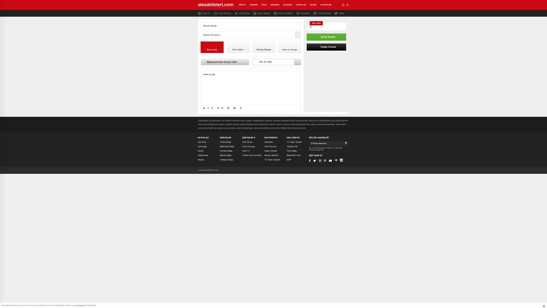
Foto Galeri (237, 50)
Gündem (254, 5)
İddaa (341, 13)
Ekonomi (275, 5)
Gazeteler (325, 5)
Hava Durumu (225, 13)
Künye (200, 151)
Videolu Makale (263, 50)
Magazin (287, 5)
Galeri (313, 5)
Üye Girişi (202, 142)
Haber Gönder (270, 151)
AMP (289, 160)
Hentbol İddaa (226, 151)
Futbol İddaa (225, 142)
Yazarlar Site (292, 147)
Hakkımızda (203, 155)
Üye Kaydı (202, 147)
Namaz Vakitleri (285, 13)
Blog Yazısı (212, 50)
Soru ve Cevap (289, 50)
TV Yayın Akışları (272, 160)
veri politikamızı (79, 305)
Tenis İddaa (292, 151)
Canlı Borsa (244, 13)
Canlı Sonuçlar (324, 13)
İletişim (201, 160)
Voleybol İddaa (226, 160)
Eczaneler (305, 13)
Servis (242, 5)
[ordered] (218, 108)
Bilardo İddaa (225, 155)
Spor (264, 5)
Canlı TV (206, 13)
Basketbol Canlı (294, 155)
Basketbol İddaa (227, 147)
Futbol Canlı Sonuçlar (251, 155)
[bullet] (222, 108)
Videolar (301, 5)
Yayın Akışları (264, 13)
